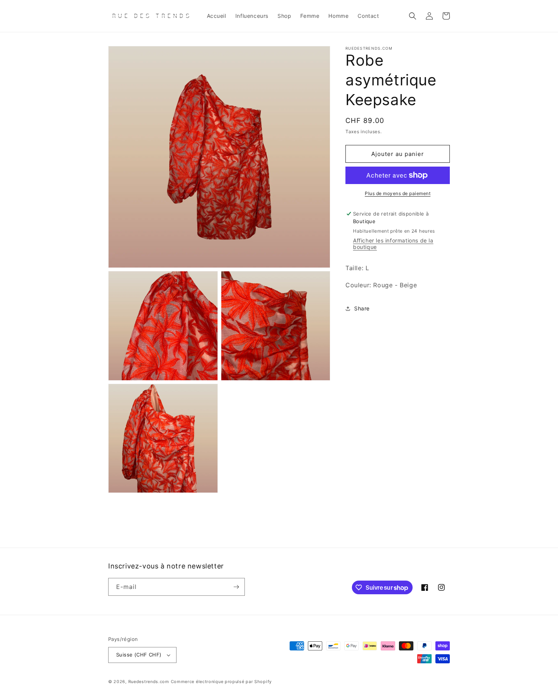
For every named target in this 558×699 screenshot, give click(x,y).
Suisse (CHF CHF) (138, 655)
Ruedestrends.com (148, 681)
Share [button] (362, 308)
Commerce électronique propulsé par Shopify (221, 681)
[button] (412, 16)
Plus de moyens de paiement (397, 193)
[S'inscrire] (236, 587)
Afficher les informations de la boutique (393, 244)
